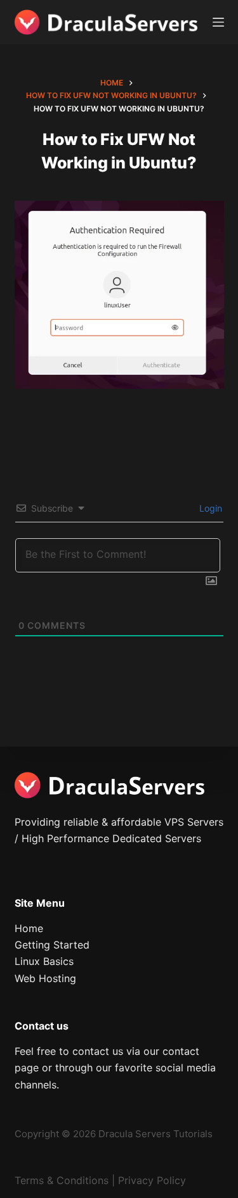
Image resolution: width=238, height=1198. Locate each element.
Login (209, 508)
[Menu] (218, 22)
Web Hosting (45, 978)
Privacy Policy (152, 1180)
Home (29, 928)
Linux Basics (44, 961)
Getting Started (52, 944)
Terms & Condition (59, 1180)
